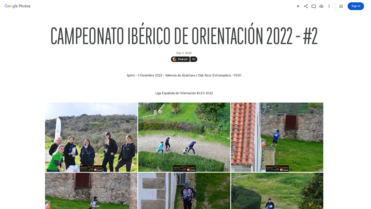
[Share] (306, 6)
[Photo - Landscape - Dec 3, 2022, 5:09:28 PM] (277, 137)
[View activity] (313, 6)
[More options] (329, 6)
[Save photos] (321, 6)
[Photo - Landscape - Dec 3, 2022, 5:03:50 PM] (184, 137)
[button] (341, 6)
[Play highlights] (298, 6)
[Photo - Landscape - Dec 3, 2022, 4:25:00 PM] (91, 137)
